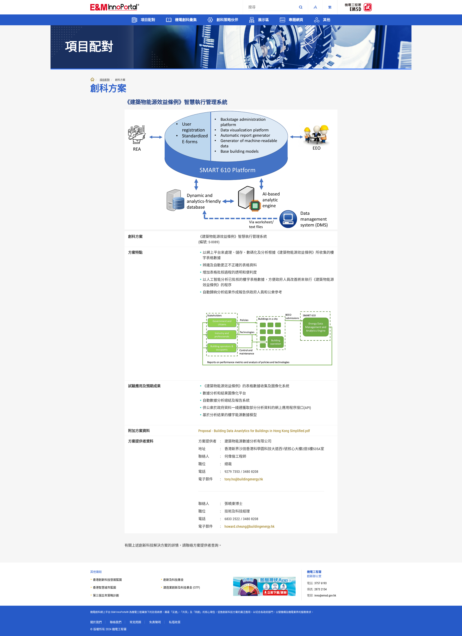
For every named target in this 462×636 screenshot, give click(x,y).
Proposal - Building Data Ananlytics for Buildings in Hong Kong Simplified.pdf (254, 431)
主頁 (92, 79)
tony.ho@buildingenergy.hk (244, 479)
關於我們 (96, 622)
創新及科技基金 (173, 579)
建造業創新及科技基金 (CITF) (181, 587)
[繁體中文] (330, 7)
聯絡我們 (115, 622)
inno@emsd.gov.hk (325, 595)
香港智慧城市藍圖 (104, 587)
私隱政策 (174, 622)
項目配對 (105, 79)
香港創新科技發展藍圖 (107, 579)
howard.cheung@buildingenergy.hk (249, 526)
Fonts (315, 7)
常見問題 (135, 622)
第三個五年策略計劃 (106, 595)
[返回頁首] (453, 627)
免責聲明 (155, 622)
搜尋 (300, 7)
